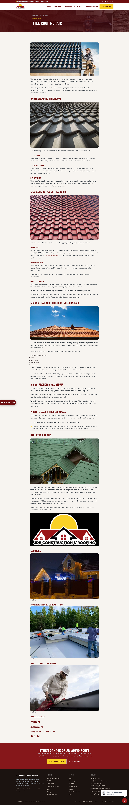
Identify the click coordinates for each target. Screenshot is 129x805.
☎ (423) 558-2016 (92, 6)
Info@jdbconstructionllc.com (42, 731)
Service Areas (73, 786)
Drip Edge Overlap (37, 716)
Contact (80, 6)
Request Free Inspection (56, 761)
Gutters (49, 789)
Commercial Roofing (53, 786)
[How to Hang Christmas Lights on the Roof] (64, 576)
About (70, 778)
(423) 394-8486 (95, 778)
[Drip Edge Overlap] (64, 688)
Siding (49, 792)
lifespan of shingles (51, 255)
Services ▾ (57, 6)
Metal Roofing (51, 783)
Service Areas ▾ (69, 6)
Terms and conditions (97, 791)
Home (33, 15)
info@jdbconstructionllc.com (99, 781)
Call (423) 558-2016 (74, 761)
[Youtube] (105, 1)
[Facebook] (100, 1)
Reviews (71, 783)
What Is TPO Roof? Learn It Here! (43, 663)
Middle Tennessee (74, 792)
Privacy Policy (94, 794)
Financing (72, 781)
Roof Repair (50, 781)
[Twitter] (107, 1)
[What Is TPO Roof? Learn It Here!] (64, 632)
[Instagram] (102, 1)
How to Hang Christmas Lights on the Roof (46, 605)
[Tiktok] (112, 1)
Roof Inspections (52, 794)
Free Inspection (106, 6)
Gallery (71, 789)
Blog (37, 15)
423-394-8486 (35, 736)
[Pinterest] (110, 1)
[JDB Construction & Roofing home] (20, 6)
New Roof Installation (53, 778)
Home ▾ (49, 6)
